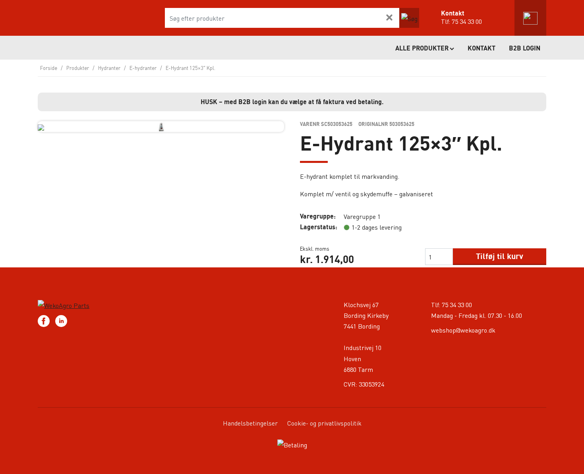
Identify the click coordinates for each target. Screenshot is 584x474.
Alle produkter (422, 48)
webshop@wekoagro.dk (463, 330)
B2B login (524, 48)
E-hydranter (143, 67)
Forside (48, 67)
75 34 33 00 (467, 21)
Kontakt (481, 48)
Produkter (77, 67)
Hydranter (109, 67)
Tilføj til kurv (499, 256)
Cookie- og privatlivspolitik (324, 423)
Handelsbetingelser (250, 423)
